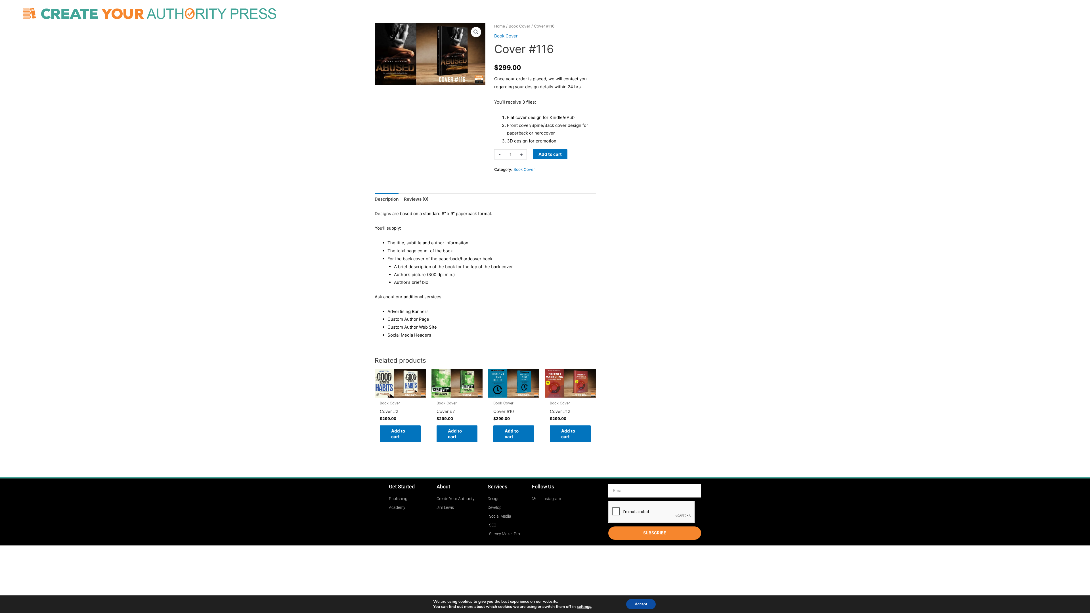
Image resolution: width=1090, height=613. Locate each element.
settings (584, 606)
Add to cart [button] (398, 433)
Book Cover (506, 36)
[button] (476, 32)
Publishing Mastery (659, 13)
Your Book (602, 13)
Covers (626, 13)
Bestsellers (737, 13)
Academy (779, 13)
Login (800, 13)
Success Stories (702, 13)
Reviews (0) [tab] (416, 199)
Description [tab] (387, 199)
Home (579, 13)
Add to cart (550, 154)
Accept (641, 604)
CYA (758, 13)
